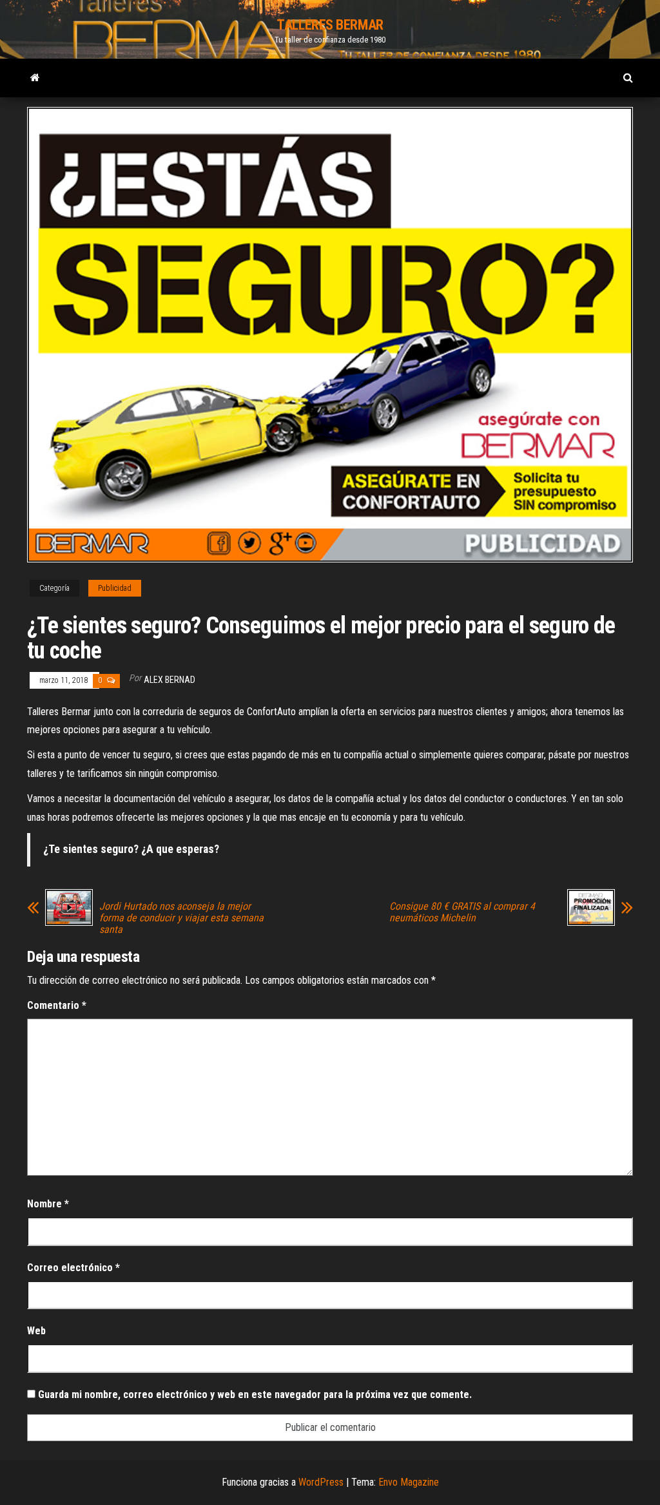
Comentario (56, 1005)
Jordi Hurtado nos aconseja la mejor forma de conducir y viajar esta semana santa (181, 918)
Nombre (48, 1204)
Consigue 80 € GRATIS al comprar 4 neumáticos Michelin (462, 912)
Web (36, 1331)
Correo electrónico (73, 1267)
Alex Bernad (169, 680)
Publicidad (114, 588)
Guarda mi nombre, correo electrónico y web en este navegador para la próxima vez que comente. (255, 1394)
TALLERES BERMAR (330, 25)
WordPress (321, 1482)
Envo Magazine (408, 1482)
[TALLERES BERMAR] (35, 78)
